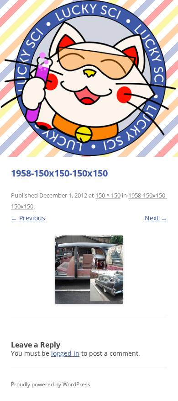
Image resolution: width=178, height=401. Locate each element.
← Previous (28, 218)
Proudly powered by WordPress (50, 384)
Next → (156, 218)
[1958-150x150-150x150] (89, 269)
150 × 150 (107, 195)
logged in (65, 353)
